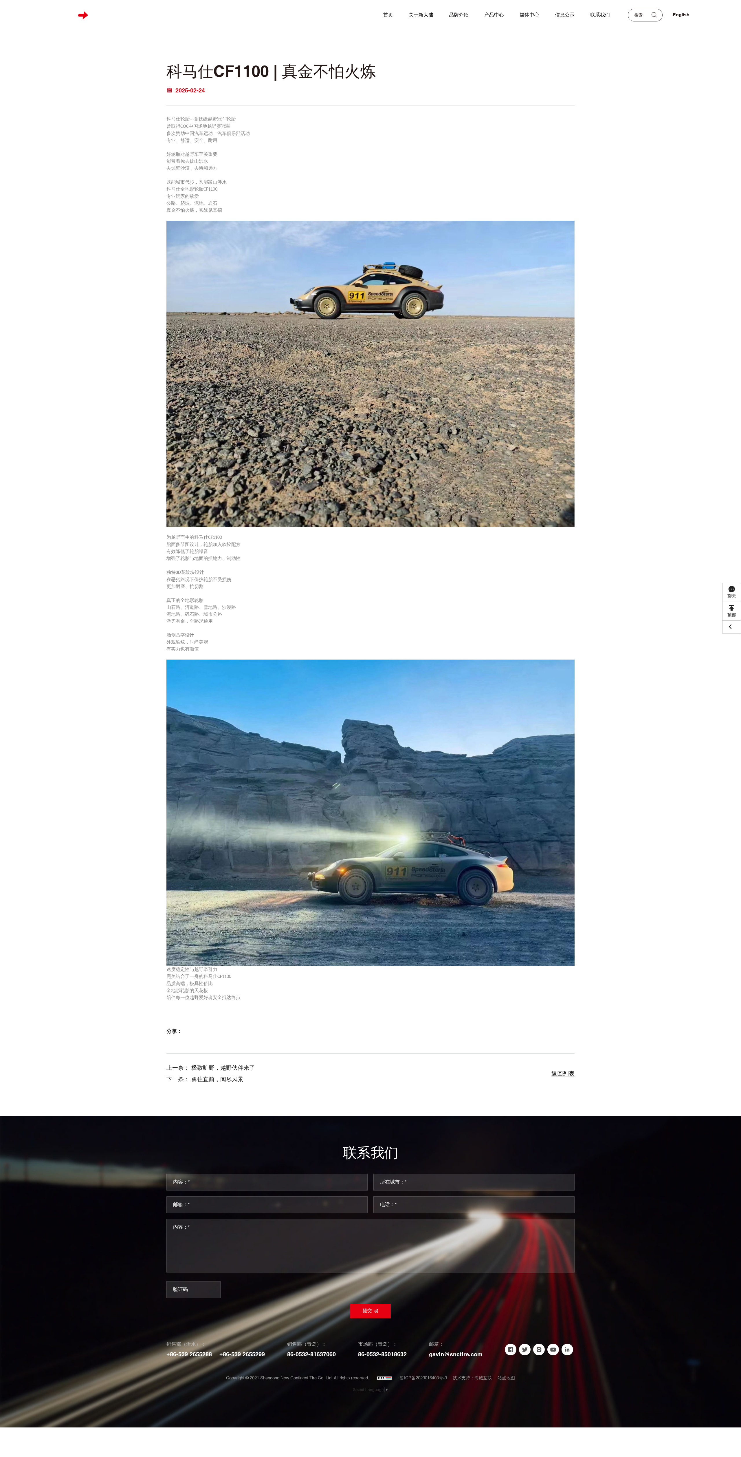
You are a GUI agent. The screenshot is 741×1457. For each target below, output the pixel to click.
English (681, 15)
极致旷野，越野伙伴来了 (223, 1068)
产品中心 (494, 15)
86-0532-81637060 (311, 1354)
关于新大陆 (421, 15)
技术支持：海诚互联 (472, 1378)
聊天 (731, 596)
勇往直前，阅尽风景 (217, 1079)
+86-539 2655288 (189, 1354)
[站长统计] (384, 1378)
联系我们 (600, 15)
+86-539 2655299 (242, 1354)
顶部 (731, 615)
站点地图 (506, 1378)
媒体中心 (529, 15)
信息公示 (565, 15)
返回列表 (563, 1074)
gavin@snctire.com (456, 1354)
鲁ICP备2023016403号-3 (423, 1378)
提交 (367, 1311)
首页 (388, 15)
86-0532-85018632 (382, 1354)
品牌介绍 (459, 15)
